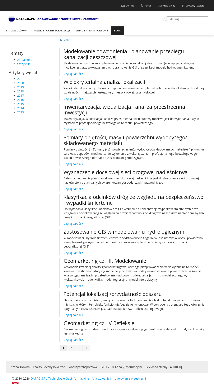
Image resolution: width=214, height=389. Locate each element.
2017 (20, 95)
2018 (20, 91)
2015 (20, 104)
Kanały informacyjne (129, 367)
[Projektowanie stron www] (16, 383)
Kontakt (148, 5)
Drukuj (177, 367)
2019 (20, 87)
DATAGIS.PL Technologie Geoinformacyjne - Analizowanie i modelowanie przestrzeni (88, 378)
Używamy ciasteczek (195, 5)
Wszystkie (24, 64)
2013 (20, 112)
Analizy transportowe (92, 30)
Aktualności (25, 60)
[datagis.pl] (61, 40)
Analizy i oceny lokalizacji (52, 30)
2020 (20, 83)
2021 (20, 79)
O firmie (130, 5)
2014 (20, 108)
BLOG (117, 30)
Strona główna (16, 30)
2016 (20, 100)
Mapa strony (169, 5)
